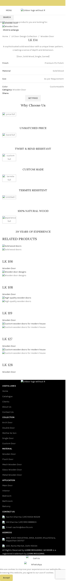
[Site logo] (33, 10)
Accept (6, 578)
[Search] (63, 10)
